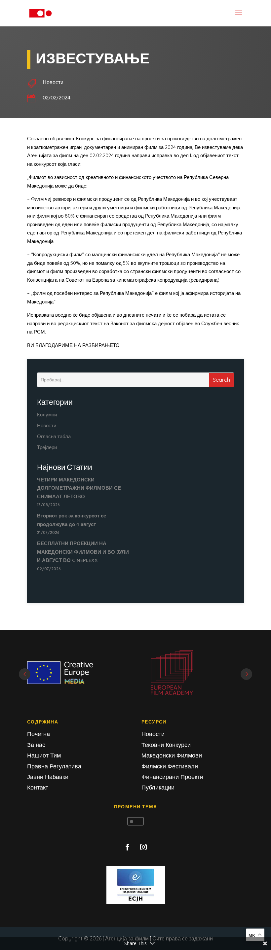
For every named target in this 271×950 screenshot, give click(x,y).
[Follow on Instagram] (143, 847)
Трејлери (47, 447)
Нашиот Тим (44, 755)
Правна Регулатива (54, 766)
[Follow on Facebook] (127, 847)
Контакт (37, 787)
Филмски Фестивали (169, 766)
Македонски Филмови (171, 755)
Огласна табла (54, 436)
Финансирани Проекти (172, 777)
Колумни (47, 414)
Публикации (157, 787)
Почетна (38, 734)
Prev (24, 674)
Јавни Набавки (47, 777)
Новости (53, 82)
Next (246, 674)
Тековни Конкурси (166, 745)
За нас (36, 745)
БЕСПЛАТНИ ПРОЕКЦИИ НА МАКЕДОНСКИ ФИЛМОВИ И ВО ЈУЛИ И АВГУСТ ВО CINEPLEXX (83, 551)
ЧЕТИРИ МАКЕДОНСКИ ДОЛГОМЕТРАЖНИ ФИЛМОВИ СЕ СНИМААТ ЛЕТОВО (79, 488)
